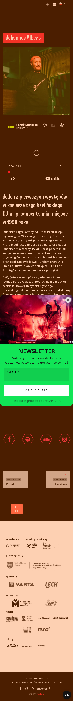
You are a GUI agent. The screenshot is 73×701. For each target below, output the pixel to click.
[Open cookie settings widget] (67, 695)
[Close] (68, 300)
